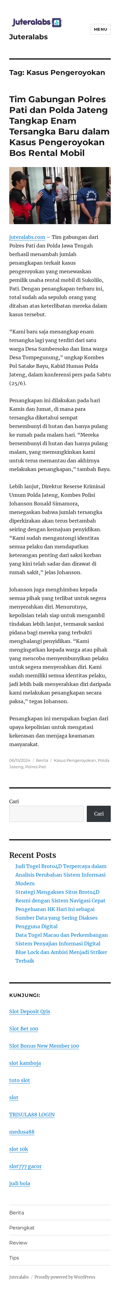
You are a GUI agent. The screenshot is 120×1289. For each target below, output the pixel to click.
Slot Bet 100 (23, 1029)
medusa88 (21, 1132)
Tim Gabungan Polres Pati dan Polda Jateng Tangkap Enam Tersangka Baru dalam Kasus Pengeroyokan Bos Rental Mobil (59, 126)
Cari (14, 801)
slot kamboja (25, 1063)
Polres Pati (35, 766)
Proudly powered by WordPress (64, 1277)
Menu (100, 29)
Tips (14, 1258)
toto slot (19, 1080)
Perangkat (22, 1228)
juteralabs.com (27, 237)
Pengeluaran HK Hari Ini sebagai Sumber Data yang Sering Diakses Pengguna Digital (56, 917)
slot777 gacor (25, 1166)
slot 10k (18, 1149)
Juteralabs (28, 37)
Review (18, 1243)
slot (13, 1097)
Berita (42, 760)
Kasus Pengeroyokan (75, 760)
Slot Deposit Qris (29, 1011)
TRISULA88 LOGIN (32, 1115)
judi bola (19, 1183)
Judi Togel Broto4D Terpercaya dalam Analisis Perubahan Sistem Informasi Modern (60, 874)
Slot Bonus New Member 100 (44, 1046)
